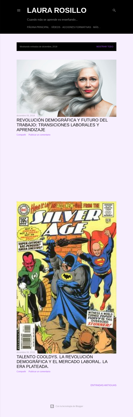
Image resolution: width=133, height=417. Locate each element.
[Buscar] (114, 9)
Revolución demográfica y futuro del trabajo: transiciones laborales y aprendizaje (62, 125)
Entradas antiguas (103, 385)
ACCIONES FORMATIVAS (76, 27)
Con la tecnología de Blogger (69, 406)
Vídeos (55, 27)
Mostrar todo (104, 46)
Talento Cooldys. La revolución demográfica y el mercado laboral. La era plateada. (62, 361)
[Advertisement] (66, 169)
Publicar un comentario (39, 135)
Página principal (38, 27)
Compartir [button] (21, 135)
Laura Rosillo (57, 10)
